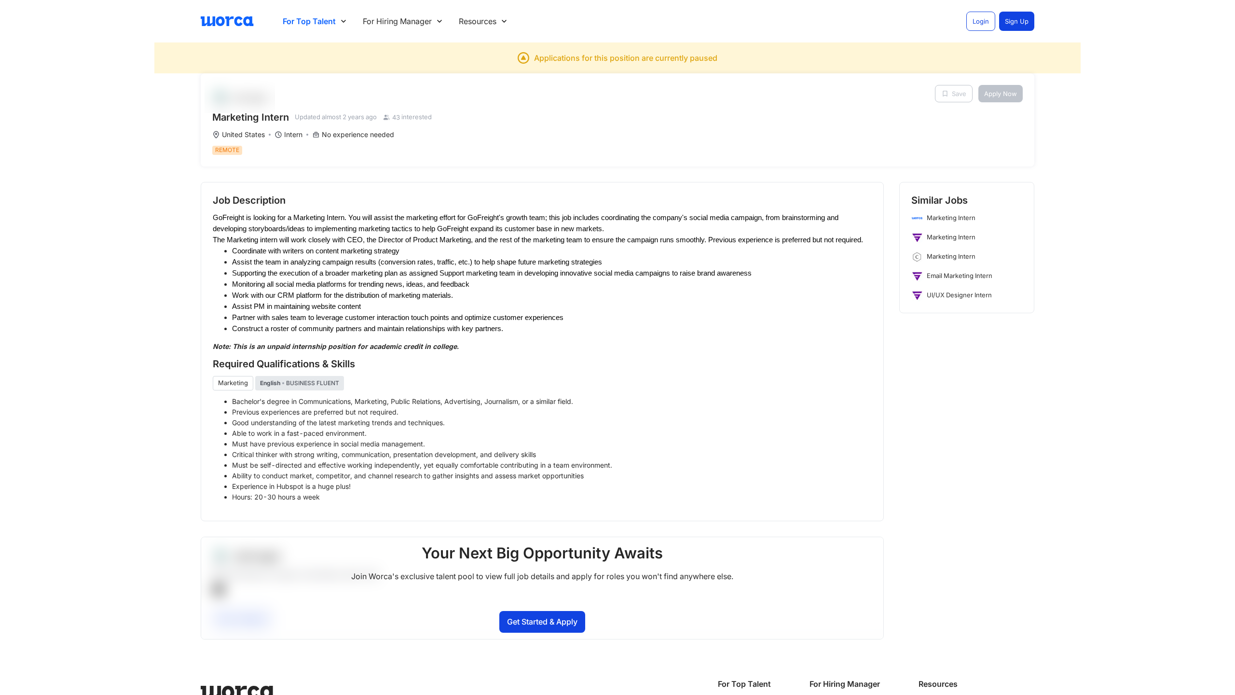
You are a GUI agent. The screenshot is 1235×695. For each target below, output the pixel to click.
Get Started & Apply (542, 621)
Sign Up (1017, 21)
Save (959, 93)
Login (981, 21)
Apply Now (1000, 93)
